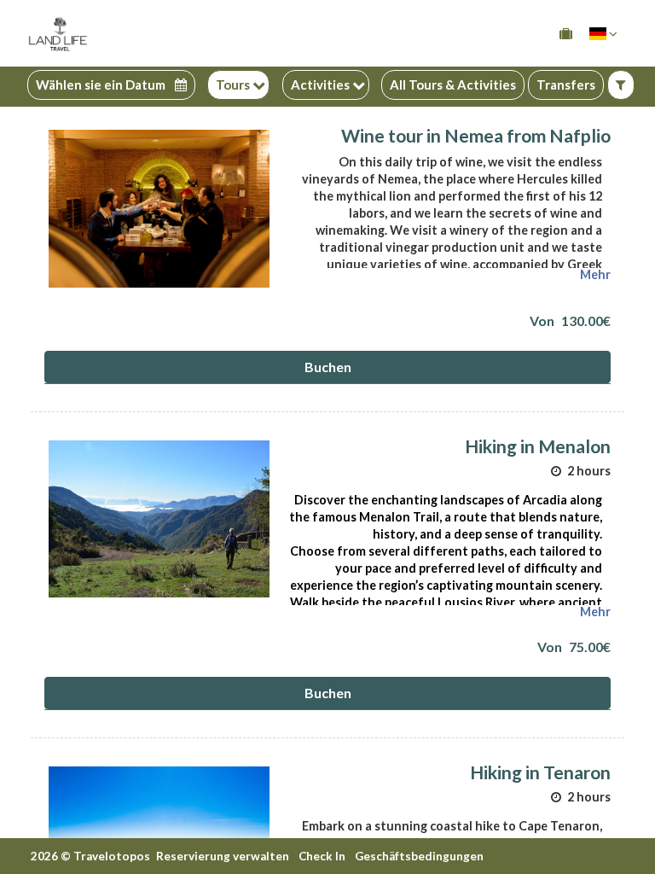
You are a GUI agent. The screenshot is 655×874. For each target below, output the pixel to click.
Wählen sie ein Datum (102, 85)
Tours (234, 84)
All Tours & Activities (453, 84)
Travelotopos (111, 856)
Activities (321, 84)
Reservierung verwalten (222, 856)
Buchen (327, 366)
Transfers (565, 84)
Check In (322, 856)
